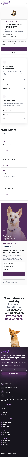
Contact (4, 442)
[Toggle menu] (25, 2)
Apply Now (14, 277)
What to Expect (5, 408)
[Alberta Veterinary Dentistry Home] (5, 3)
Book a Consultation (13, 373)
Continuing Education (7, 422)
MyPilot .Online (13, 453)
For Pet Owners (14, 52)
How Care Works (6, 440)
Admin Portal (5, 444)
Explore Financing (13, 274)
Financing (4, 412)
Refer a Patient (14, 369)
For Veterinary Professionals (14, 48)
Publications (5, 424)
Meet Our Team (5, 426)
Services (4, 414)
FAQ (3, 410)
